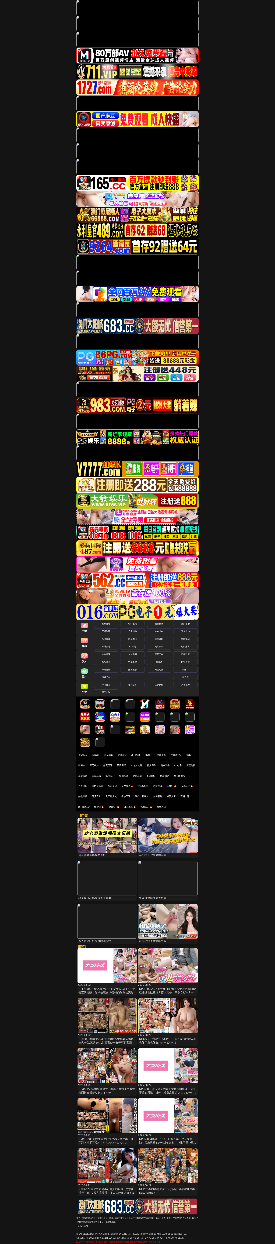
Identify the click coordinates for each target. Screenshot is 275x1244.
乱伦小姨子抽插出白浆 (152, 941)
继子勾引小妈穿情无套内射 (94, 898)
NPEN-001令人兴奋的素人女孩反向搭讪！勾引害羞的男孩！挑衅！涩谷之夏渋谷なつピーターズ (168, 1092)
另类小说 (106, 692)
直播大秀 (185, 796)
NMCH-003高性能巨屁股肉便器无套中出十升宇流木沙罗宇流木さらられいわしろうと (106, 1140)
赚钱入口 (161, 806)
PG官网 (95, 754)
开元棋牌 (108, 754)
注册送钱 (161, 754)
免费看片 (157, 796)
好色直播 (82, 796)
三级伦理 (106, 631)
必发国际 (164, 775)
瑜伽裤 (159, 661)
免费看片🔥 (127, 785)
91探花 (132, 646)
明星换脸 (132, 661)
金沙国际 (125, 796)
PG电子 (148, 754)
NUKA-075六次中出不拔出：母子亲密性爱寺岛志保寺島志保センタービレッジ (167, 1040)
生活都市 (106, 684)
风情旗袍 (106, 661)
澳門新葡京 (97, 785)
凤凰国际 (121, 765)
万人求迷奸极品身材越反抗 (94, 941)
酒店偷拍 (190, 765)
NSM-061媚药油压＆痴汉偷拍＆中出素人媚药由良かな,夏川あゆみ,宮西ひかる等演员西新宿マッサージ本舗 (106, 1042)
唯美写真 (159, 669)
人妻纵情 (159, 684)
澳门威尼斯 (84, 806)
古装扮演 (106, 654)
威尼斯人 (82, 754)
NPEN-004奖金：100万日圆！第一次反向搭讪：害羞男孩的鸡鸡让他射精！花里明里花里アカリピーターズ (168, 1142)
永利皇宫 (112, 785)
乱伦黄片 (110, 775)
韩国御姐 (132, 639)
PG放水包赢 (136, 765)
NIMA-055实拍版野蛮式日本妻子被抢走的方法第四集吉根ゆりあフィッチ (106, 1090)
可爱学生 (159, 654)
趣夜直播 (137, 775)
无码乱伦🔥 (187, 785)
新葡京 (81, 765)
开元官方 (96, 796)
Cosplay (159, 631)
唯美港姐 (159, 639)
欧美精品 (159, 623)
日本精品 (132, 631)
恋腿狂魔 (185, 654)
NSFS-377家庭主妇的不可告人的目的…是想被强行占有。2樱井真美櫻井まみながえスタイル (106, 1190)
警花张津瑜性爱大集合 (152, 898)
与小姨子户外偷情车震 (152, 855)
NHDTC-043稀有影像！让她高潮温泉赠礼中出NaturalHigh (167, 1190)
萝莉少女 (185, 623)
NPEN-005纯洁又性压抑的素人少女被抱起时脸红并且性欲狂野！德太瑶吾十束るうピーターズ (168, 990)
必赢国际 (107, 765)
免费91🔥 (99, 806)
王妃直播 (96, 775)
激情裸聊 (157, 785)
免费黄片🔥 (146, 806)
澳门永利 (135, 754)
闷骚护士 (185, 661)
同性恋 (185, 677)
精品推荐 (106, 623)
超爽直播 (165, 765)
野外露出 (185, 646)
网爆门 (185, 669)
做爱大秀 (171, 796)
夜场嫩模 (150, 775)
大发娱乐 (82, 785)
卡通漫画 (106, 669)
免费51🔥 (171, 785)
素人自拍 (185, 631)
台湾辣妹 (106, 639)
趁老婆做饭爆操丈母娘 (92, 855)
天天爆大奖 (111, 796)
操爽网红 (151, 765)
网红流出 (159, 646)
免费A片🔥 (114, 806)
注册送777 (175, 754)
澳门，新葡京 (142, 796)
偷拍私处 (123, 775)
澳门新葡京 (179, 775)
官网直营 (122, 754)
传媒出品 (106, 677)
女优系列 (132, 654)
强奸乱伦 (132, 623)
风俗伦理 (185, 684)
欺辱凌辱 (106, 646)
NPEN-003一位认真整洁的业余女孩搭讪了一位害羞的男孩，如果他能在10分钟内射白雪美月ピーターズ (106, 992)
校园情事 (132, 684)
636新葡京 (143, 785)
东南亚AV (185, 639)
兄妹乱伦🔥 (130, 806)
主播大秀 (82, 775)
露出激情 (132, 669)
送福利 (189, 754)
